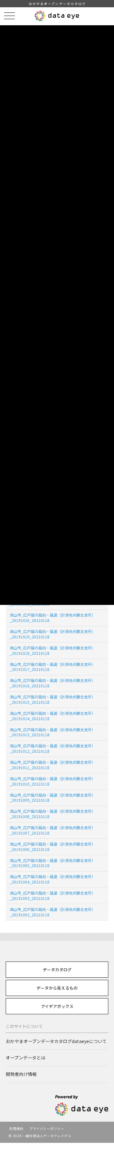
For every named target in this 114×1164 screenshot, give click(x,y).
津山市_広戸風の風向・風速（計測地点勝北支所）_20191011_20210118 (52, 764)
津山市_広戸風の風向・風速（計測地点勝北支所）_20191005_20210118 (52, 863)
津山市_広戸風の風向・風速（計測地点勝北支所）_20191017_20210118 (52, 666)
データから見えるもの (57, 988)
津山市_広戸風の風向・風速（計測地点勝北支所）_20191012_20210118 (52, 748)
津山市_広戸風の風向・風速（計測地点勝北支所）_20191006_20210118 (52, 846)
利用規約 (16, 1128)
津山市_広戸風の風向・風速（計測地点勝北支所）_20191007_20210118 (52, 830)
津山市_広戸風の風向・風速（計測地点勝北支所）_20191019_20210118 (52, 634)
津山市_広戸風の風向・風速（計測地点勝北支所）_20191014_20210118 (52, 715)
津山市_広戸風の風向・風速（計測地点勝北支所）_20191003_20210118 (52, 895)
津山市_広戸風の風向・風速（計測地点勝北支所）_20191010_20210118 (52, 781)
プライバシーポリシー (46, 1128)
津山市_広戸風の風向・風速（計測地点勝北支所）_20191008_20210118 (52, 813)
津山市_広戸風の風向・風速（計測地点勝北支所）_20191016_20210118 (52, 683)
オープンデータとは (25, 1057)
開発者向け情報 (21, 1074)
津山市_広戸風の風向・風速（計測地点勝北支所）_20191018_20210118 (52, 650)
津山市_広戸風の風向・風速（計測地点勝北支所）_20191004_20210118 (52, 879)
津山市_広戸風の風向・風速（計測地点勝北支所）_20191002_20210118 (52, 912)
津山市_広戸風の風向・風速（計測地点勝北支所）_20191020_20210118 (52, 617)
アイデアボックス (57, 1006)
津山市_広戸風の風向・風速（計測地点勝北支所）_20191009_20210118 (52, 797)
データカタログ (57, 970)
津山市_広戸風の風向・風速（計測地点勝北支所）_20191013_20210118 (52, 732)
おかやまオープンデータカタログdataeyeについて (56, 1041)
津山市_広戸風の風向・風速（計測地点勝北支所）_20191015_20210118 (52, 699)
